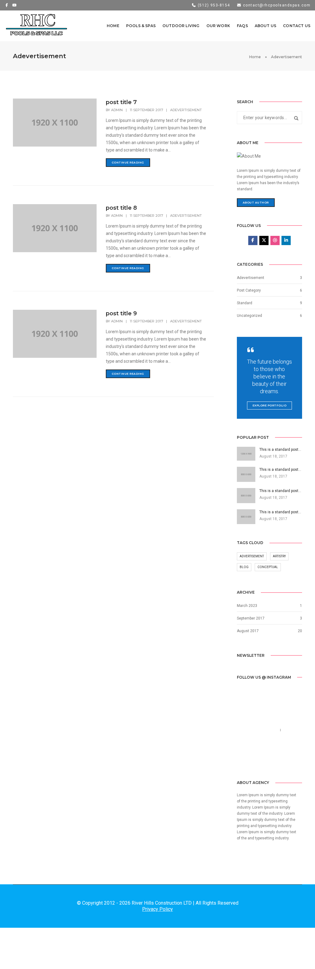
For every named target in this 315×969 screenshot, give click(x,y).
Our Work (218, 25)
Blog (244, 567)
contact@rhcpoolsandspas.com (275, 5)
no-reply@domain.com (259, 737)
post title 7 (121, 102)
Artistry (279, 556)
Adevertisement (186, 110)
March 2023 (247, 606)
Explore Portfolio (270, 405)
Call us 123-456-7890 (257, 730)
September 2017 (251, 618)
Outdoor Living (181, 25)
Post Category (249, 290)
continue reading (128, 162)
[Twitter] (253, 760)
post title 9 (121, 313)
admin (117, 110)
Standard (244, 303)
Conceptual (267, 567)
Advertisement (252, 556)
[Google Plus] (274, 760)
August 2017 (248, 631)
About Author (256, 202)
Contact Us (296, 25)
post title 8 (121, 207)
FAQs (242, 25)
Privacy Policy (157, 909)
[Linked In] (263, 760)
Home (113, 25)
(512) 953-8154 (213, 5)
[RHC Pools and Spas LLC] (37, 25)
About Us (265, 25)
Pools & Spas (141, 25)
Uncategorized (249, 315)
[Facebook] (242, 760)
